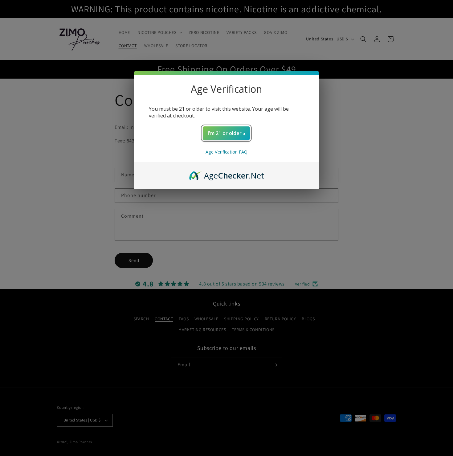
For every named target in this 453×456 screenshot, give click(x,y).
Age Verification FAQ (226, 152)
